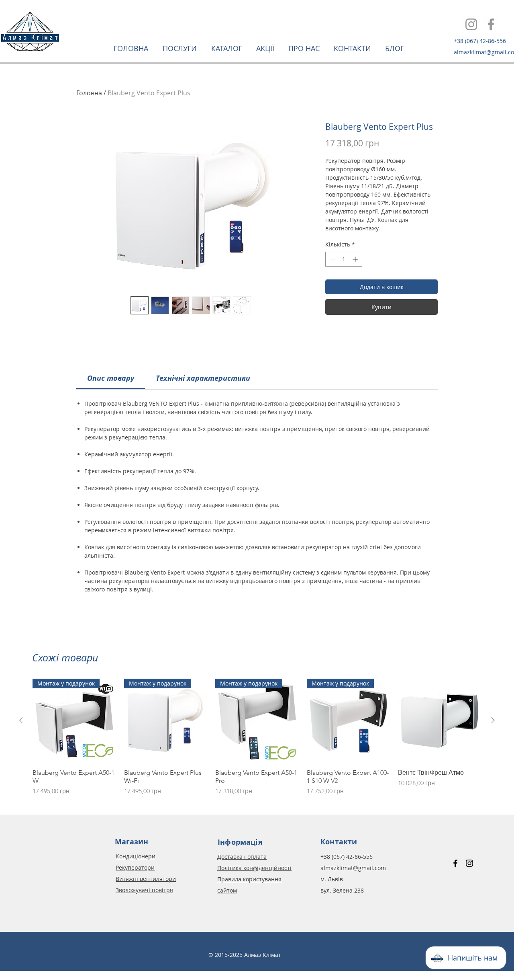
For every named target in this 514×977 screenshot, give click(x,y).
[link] (110, 378)
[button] (181, 48)
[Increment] (356, 259)
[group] (257, 737)
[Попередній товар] (21, 720)
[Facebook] (491, 24)
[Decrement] (331, 259)
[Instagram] (471, 24)
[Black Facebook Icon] (455, 863)
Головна (89, 92)
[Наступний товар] (493, 720)
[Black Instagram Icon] (469, 863)
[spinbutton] (344, 259)
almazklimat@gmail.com (353, 868)
